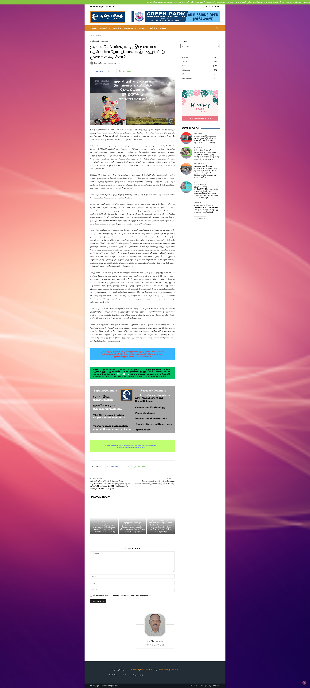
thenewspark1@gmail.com (168, 670)
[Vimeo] (215, 6)
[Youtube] (218, 6)
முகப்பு (92, 35)
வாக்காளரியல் (132, 519)
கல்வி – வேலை (104, 522)
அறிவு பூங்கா (197, 202)
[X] (212, 6)
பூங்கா (184, 74)
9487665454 (123, 675)
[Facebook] (206, 6)
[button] (217, 28)
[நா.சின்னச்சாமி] (92, 63)
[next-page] (95, 538)
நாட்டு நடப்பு (186, 70)
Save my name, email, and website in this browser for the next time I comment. (122, 596)
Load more (199, 218)
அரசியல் (98, 35)
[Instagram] (209, 6)
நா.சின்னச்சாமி (101, 63)
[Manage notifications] (304, 683)
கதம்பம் (184, 61)
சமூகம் (184, 66)
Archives (183, 41)
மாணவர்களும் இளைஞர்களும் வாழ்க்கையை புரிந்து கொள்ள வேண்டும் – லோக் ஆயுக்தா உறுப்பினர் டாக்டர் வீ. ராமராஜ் (104, 528)
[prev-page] (91, 538)
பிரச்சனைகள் (102, 41)
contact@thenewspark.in (142, 670)
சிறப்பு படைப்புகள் (160, 517)
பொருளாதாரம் (187, 78)
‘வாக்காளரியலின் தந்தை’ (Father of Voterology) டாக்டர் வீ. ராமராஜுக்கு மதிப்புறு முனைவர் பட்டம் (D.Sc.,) (206, 208)
